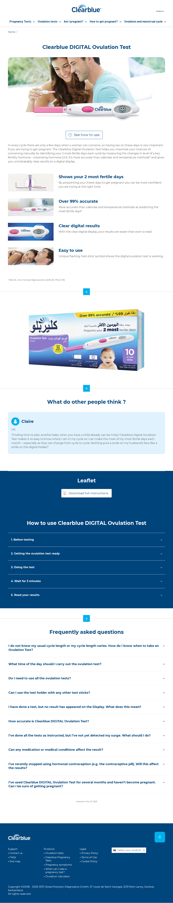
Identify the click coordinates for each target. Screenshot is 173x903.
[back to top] (160, 837)
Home (11, 32)
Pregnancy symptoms (58, 864)
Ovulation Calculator (57, 876)
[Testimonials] (86, 388)
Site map (15, 861)
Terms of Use (89, 857)
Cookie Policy (89, 861)
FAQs (13, 857)
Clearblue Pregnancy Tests (57, 859)
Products (49, 849)
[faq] (86, 618)
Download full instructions (88, 493)
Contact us (16, 853)
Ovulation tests (54, 853)
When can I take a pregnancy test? (56, 870)
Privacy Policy (89, 853)
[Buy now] (86, 291)
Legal (83, 849)
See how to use (87, 135)
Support (13, 849)
